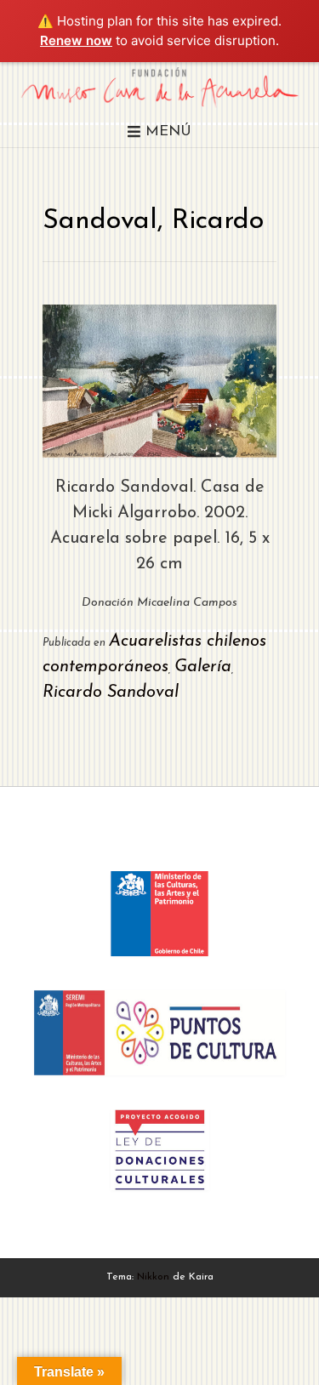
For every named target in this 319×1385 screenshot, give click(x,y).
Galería (202, 666)
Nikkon (153, 1277)
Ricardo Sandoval (111, 692)
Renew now (76, 40)
